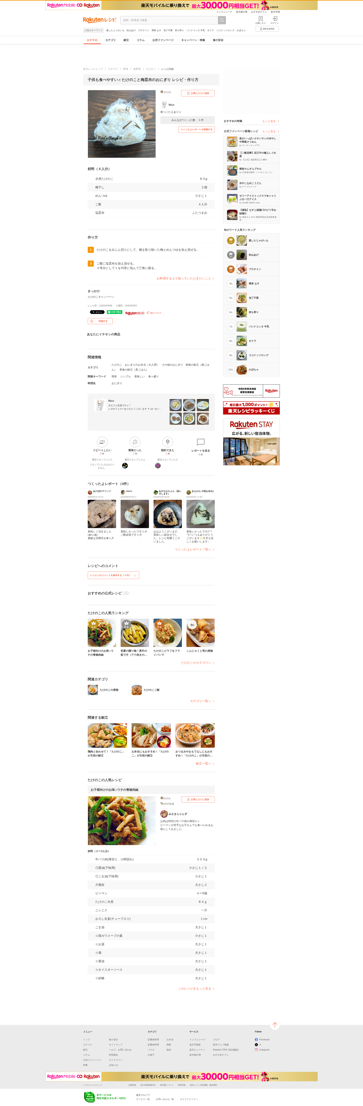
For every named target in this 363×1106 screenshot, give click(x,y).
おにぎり (117, 383)
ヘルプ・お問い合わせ (120, 1049)
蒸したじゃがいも (115, 30)
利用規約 (113, 1055)
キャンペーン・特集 (193, 40)
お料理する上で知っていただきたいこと (184, 278)
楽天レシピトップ (93, 69)
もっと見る (269, 121)
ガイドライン (116, 1060)
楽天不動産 (195, 1044)
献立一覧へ (203, 763)
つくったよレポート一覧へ (193, 549)
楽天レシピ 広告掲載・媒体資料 (203, 1085)
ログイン (275, 23)
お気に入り (260, 23)
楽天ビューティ (197, 1049)
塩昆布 (99, 212)
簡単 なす (156, 30)
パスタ (151, 1049)
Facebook (264, 1039)
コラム (141, 40)
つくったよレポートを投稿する (197, 129)
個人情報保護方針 (148, 1085)
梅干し (99, 187)
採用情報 (181, 1085)
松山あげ (131, 30)
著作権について (166, 1085)
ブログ (216, 1039)
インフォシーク (224, 12)
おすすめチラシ (259, 12)
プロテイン (143, 30)
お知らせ (113, 1065)
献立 (126, 40)
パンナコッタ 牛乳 (195, 30)
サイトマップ (116, 1044)
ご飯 (98, 204)
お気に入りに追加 (200, 93)
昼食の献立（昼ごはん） (134, 369)
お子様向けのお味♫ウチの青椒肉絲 (114, 789)
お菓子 (151, 1055)
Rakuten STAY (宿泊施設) (226, 1049)
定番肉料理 (153, 1039)
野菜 (125, 69)
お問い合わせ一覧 (165, 1099)
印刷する (103, 321)
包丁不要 (168, 30)
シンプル (125, 376)
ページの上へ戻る (275, 1025)
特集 (85, 1065)
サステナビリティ (189, 1099)
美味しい (139, 376)
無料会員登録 (268, 29)
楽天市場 (275, 12)
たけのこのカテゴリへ (196, 662)
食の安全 (218, 40)
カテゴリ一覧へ (200, 701)
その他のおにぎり (172, 364)
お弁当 (170, 1039)
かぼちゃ (241, 30)
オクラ (210, 30)
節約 (169, 1049)
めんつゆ (101, 195)
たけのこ (151, 69)
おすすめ (92, 40)
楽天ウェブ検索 (221, 1044)
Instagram (264, 1049)
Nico (111, 400)
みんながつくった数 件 (187, 120)
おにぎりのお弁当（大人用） (142, 364)
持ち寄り (179, 30)
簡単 (114, 376)
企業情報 (132, 1085)
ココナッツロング (225, 30)
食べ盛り (153, 376)
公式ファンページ (163, 40)
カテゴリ (110, 40)
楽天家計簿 (241, 12)
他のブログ (155, 313)
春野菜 (137, 69)
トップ (86, 1039)
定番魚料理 (153, 1044)
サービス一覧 (143, 1099)
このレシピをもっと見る (194, 988)
